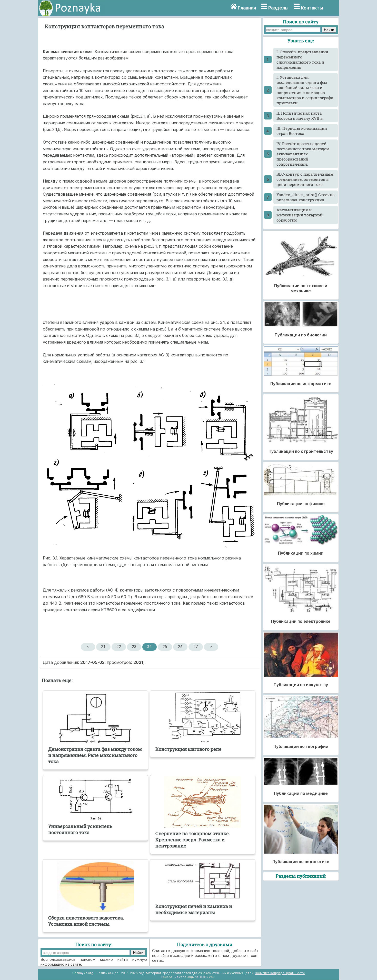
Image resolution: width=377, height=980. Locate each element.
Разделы (278, 8)
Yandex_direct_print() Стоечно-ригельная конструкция (306, 197)
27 (195, 647)
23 (134, 647)
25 (165, 647)
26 (180, 647)
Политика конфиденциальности (280, 973)
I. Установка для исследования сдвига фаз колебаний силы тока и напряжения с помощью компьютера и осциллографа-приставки (305, 90)
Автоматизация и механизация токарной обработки (299, 215)
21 (103, 647)
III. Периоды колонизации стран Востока (301, 131)
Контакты (312, 8)
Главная (247, 8)
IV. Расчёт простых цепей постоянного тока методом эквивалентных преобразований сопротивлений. (303, 154)
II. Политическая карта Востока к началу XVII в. (300, 116)
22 (118, 647)
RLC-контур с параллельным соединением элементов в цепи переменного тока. (305, 179)
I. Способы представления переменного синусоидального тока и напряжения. (302, 59)
